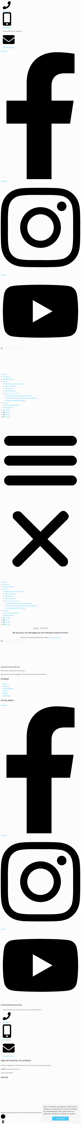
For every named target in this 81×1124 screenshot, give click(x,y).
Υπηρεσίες (6, 376)
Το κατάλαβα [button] (60, 1118)
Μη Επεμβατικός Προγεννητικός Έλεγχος (19, 395)
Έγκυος (5, 381)
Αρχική (5, 374)
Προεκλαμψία (9, 388)
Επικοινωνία (6, 410)
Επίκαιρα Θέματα (8, 379)
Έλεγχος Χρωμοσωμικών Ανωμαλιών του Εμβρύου (22, 398)
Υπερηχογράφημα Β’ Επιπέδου (16, 400)
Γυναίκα (5, 403)
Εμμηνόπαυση (9, 407)
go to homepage (55, 637)
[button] (40, 499)
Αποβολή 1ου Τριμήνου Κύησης (14, 384)
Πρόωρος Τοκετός (10, 391)
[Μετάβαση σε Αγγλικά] (6, 412)
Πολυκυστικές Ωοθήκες (12, 405)
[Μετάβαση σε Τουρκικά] (6, 417)
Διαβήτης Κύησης (10, 386)
